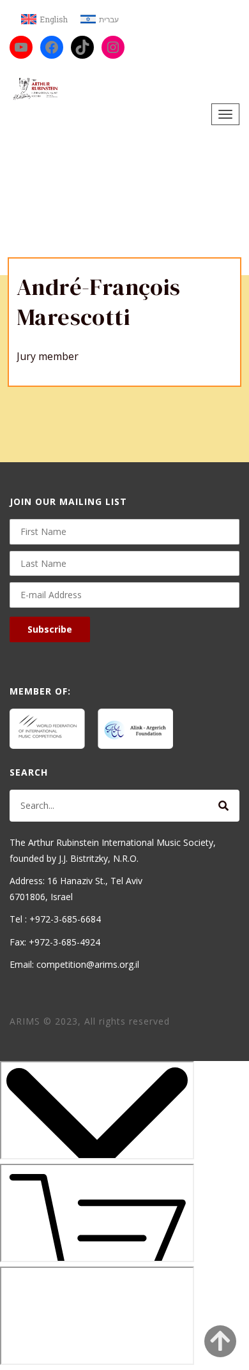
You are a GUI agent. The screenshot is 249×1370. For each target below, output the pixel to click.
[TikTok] (82, 47)
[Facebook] (51, 47)
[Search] (223, 806)
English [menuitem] (54, 19)
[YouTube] (21, 47)
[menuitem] (44, 19)
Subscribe (49, 629)
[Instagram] (113, 47)
